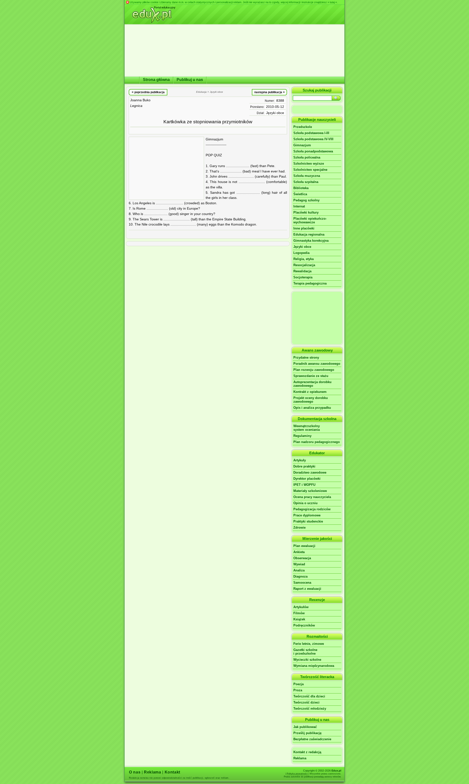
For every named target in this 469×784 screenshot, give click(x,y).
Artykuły (299, 460)
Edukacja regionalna (308, 234)
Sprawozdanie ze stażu (310, 376)
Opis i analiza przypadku (312, 407)
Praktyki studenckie (308, 521)
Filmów (299, 613)
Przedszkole (302, 127)
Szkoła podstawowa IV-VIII (313, 139)
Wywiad (299, 564)
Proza (297, 690)
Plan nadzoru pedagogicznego (316, 442)
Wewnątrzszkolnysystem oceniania (306, 428)
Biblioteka (301, 188)
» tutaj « (332, 2)
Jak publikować (305, 727)
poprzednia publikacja (148, 92)
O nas (134, 772)
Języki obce (275, 113)
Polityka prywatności (297, 774)
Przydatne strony (306, 357)
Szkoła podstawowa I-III (311, 133)
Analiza (299, 570)
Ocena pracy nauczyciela (312, 497)
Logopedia (301, 253)
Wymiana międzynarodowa (313, 666)
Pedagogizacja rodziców (311, 509)
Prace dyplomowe (306, 515)
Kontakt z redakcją (307, 752)
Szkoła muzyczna (306, 176)
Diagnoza (300, 576)
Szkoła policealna (306, 157)
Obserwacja (302, 558)
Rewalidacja (302, 271)
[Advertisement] (166, 168)
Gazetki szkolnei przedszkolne (305, 651)
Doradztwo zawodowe (309, 472)
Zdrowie (299, 527)
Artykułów (301, 607)
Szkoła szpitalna (305, 182)
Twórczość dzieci (306, 702)
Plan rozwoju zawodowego (313, 370)
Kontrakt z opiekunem (310, 392)
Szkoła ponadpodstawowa (313, 151)
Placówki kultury (306, 212)
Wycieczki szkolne (307, 659)
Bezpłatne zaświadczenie (312, 739)
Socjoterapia (302, 277)
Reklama (299, 758)
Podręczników (304, 625)
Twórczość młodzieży (309, 708)
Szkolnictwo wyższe (308, 163)
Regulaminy (302, 436)
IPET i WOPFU (304, 485)
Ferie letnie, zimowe (308, 644)
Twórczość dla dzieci (309, 696)
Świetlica (300, 194)
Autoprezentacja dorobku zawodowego (312, 383)
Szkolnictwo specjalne (310, 169)
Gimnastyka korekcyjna (311, 240)
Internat (299, 206)
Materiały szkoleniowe (310, 491)
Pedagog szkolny (306, 200)
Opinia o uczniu (305, 503)
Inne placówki (303, 228)
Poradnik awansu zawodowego (316, 363)
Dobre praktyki (304, 466)
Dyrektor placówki (306, 478)
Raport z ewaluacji (307, 589)
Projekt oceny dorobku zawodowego (310, 399)
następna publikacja (269, 92)
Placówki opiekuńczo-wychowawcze (310, 220)
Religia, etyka (303, 259)
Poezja (298, 684)
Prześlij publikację (307, 733)
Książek (299, 619)
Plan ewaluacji (304, 546)
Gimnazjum (302, 145)
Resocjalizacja (304, 265)
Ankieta (299, 552)
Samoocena (302, 582)
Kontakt (172, 772)
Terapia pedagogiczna (310, 283)
